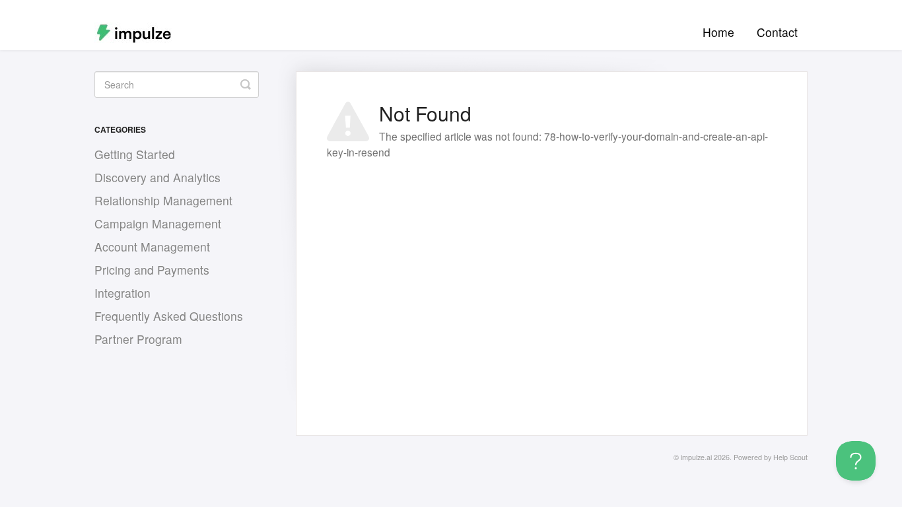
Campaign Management (157, 223)
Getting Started (134, 154)
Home (718, 32)
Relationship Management (163, 200)
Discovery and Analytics (157, 177)
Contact (777, 32)
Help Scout (790, 457)
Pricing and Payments (151, 269)
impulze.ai (696, 457)
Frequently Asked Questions (168, 316)
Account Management (152, 246)
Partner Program (138, 339)
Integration (122, 293)
